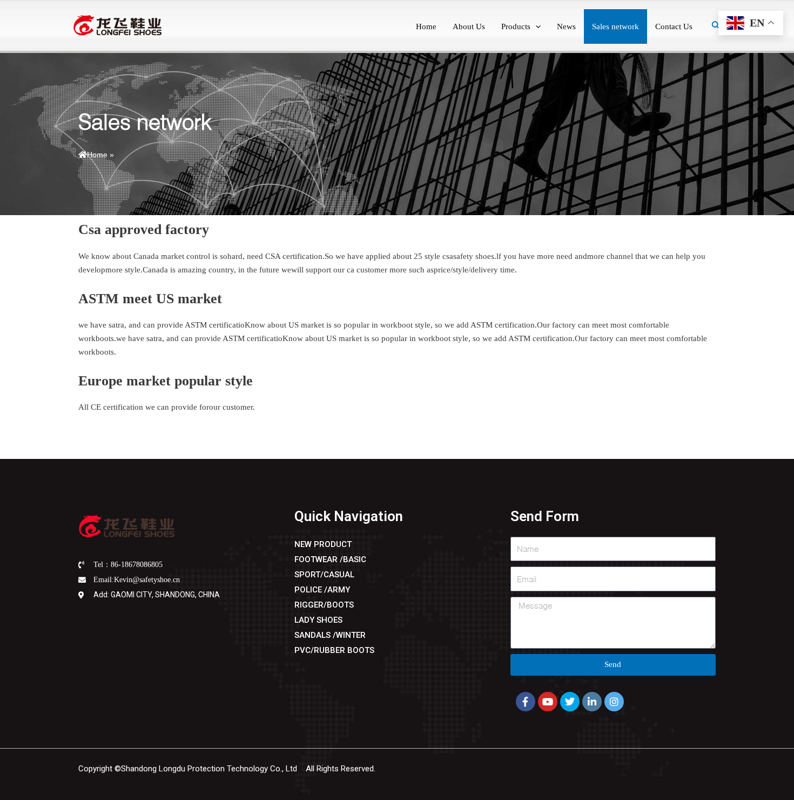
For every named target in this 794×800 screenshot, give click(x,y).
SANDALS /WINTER (330, 635)
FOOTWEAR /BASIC (330, 559)
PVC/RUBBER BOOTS (334, 650)
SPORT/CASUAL (324, 574)
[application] (535, 26)
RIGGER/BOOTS (324, 605)
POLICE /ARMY (322, 590)
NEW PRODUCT (323, 544)
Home (97, 154)
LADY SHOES (318, 620)
